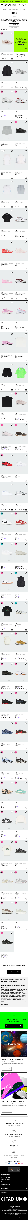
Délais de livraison (5, 1179)
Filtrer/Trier (13, 27)
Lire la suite (4, 1004)
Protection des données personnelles (14, 1209)
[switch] (18, 1170)
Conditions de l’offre (14, 1214)
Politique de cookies (14, 1207)
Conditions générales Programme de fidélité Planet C (15, 1213)
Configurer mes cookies (15, 1206)
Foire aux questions (6, 1184)
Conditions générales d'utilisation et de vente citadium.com (14, 1210)
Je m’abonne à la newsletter (14, 1025)
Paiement (3, 1181)
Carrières (14, 1205)
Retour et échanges (6, 1177)
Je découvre (6, 1110)
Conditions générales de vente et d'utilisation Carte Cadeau (14, 1212)
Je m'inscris (6, 1068)
